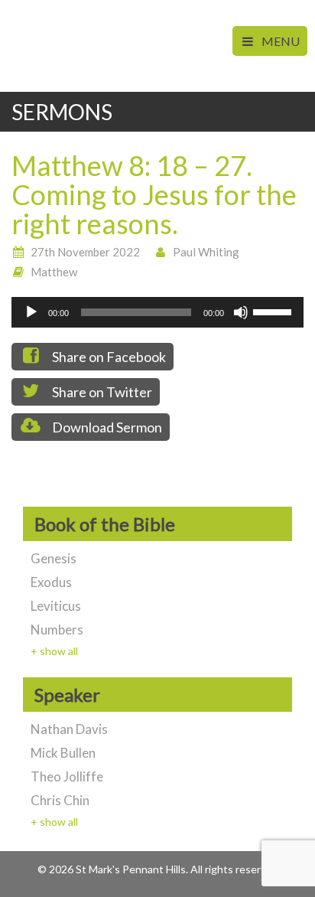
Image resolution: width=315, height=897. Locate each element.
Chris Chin (60, 800)
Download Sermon (106, 427)
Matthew (54, 272)
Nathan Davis (69, 729)
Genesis (53, 558)
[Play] (31, 312)
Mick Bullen (63, 753)
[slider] (274, 311)
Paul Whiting (206, 252)
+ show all (54, 650)
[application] (157, 312)
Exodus (51, 582)
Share (108, 356)
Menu (279, 41)
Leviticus (56, 606)
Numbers (57, 629)
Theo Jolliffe (67, 776)
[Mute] (240, 312)
